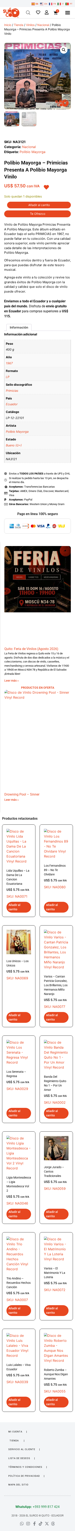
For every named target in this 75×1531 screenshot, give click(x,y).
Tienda (18, 25)
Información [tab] (19, 327)
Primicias (12, 390)
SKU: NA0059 (55, 1178)
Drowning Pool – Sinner (21, 794)
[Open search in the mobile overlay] (28, 13)
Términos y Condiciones (25, 1467)
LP (7, 377)
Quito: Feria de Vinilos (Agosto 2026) (31, 649)
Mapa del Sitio (18, 1484)
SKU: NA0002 (55, 1090)
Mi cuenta (15, 1431)
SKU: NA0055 (56, 1380)
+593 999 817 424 (37, 1507)
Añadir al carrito (39, 205)
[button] (67, 13)
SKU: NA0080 (55, 876)
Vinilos (30, 25)
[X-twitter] (47, 1524)
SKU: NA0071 (17, 883)
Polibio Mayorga (32, 152)
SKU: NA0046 (18, 1190)
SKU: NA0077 (56, 992)
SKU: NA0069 (17, 969)
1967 (9, 363)
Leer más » (11, 680)
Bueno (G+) (14, 445)
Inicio (7, 25)
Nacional (43, 25)
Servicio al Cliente (21, 1449)
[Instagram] (28, 1524)
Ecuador (12, 404)
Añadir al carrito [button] (14, 907)
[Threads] (53, 1524)
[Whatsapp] (22, 1524)
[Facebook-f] (34, 1524)
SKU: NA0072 (55, 1279)
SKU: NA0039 (18, 1373)
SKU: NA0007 (18, 1289)
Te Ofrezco (37, 213)
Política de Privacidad (24, 1476)
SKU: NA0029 (17, 1080)
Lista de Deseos (19, 1458)
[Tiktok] (41, 1524)
